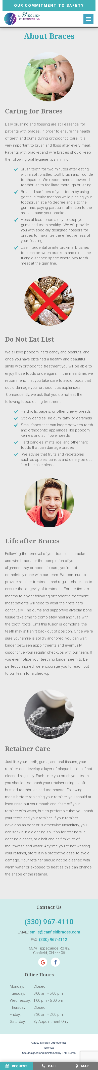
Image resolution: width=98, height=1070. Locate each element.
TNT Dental (69, 1052)
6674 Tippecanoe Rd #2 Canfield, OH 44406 (49, 950)
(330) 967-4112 (53, 939)
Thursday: (18, 1007)
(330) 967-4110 (49, 922)
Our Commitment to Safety (49, 5)
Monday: (17, 986)
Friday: (15, 1014)
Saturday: (18, 1021)
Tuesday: (17, 993)
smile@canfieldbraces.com (55, 932)
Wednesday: (20, 1000)
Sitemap (49, 1047)
